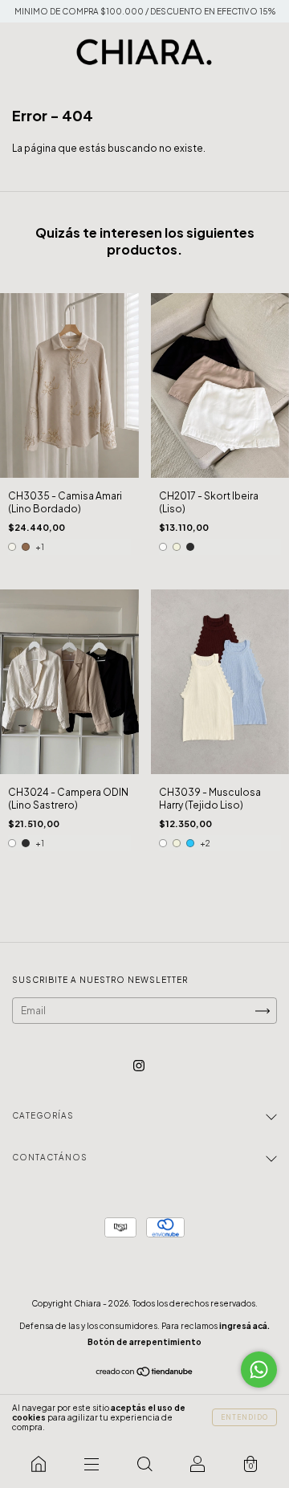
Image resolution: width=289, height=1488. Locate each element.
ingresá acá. (244, 1326)
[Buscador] (144, 1464)
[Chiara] (38, 1464)
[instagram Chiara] (138, 1065)
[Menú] (91, 1464)
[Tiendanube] (145, 1374)
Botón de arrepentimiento (144, 1342)
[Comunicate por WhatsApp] (259, 1369)
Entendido (244, 1417)
